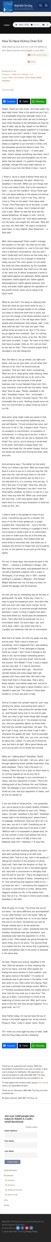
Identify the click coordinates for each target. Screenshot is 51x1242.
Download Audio (38, 55)
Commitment (18, 77)
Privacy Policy (31, 1231)
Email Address (12, 1130)
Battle (39, 77)
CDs (6, 1200)
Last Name (9, 1151)
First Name (9, 1141)
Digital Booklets (10, 1170)
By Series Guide (11, 1194)
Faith (10, 77)
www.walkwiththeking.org (12, 1234)
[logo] (18, 7)
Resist (33, 77)
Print (32, 62)
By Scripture (10, 1185)
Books (6, 1205)
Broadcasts (8, 1175)
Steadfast (6, 80)
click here (42, 1082)
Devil (27, 77)
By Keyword (10, 1180)
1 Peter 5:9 (15, 74)
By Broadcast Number (13, 1190)
